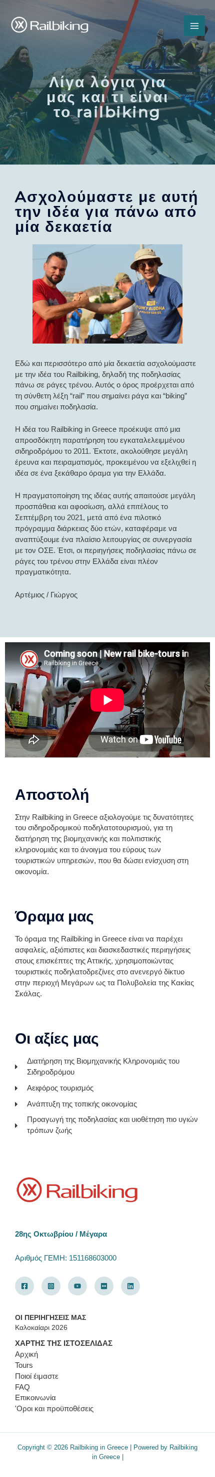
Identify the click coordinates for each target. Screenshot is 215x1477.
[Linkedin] (130, 1286)
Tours (24, 1365)
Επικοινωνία (35, 1398)
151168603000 (92, 1258)
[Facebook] (24, 1286)
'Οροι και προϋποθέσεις (54, 1409)
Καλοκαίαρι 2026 (41, 1327)
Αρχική (26, 1354)
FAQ (22, 1387)
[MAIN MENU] (194, 25)
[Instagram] (51, 1286)
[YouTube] (77, 1286)
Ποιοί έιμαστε (36, 1376)
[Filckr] (104, 1286)
